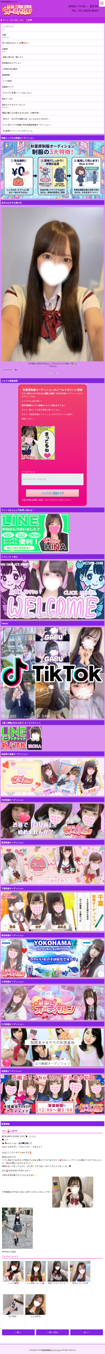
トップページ (8, 26)
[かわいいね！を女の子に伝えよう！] (3, 1143)
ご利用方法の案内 (9, 69)
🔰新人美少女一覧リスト (13, 57)
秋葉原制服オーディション (51, 1350)
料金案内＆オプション (11, 63)
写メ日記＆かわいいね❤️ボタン (15, 43)
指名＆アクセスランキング (13, 104)
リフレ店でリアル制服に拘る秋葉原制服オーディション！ (27, 125)
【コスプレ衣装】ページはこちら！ (17, 93)
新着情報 (6, 75)
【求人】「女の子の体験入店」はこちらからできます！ (26, 119)
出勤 (4, 35)
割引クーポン (8, 99)
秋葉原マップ (8, 87)
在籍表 (5, 49)
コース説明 (7, 81)
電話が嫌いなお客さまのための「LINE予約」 (21, 113)
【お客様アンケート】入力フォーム (17, 131)
